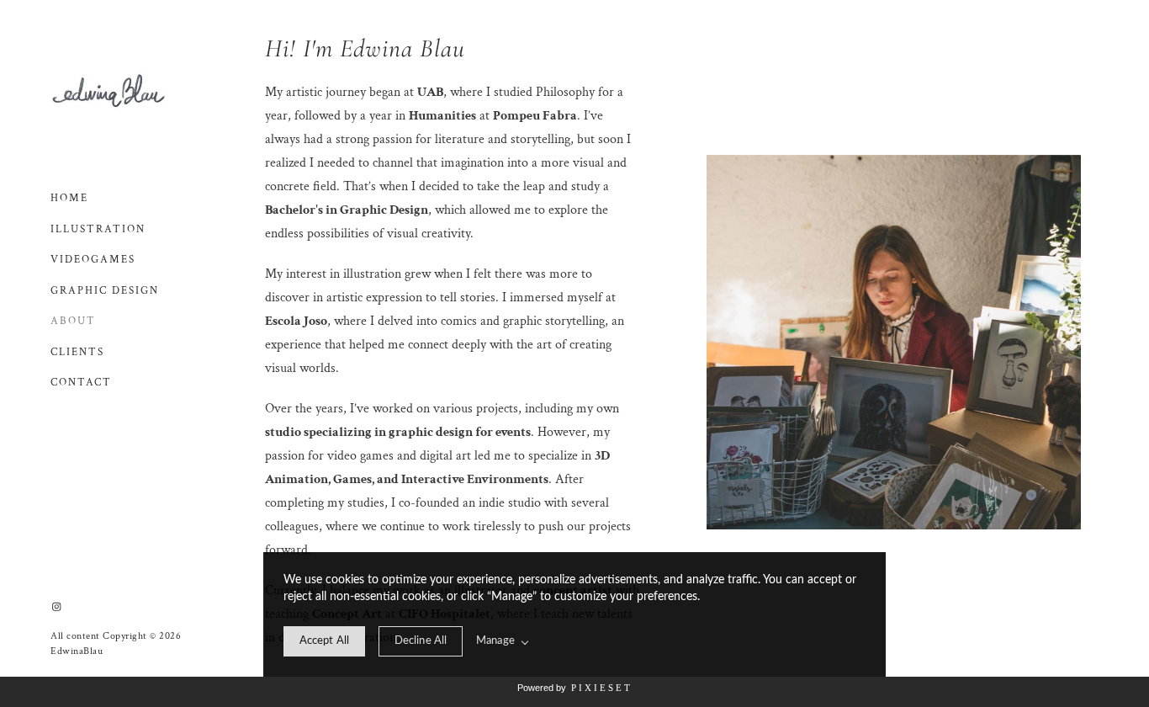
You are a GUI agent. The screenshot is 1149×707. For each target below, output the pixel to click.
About (73, 321)
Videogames (92, 259)
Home (69, 198)
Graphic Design (104, 291)
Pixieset (602, 688)
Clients (77, 352)
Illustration (98, 229)
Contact (81, 382)
